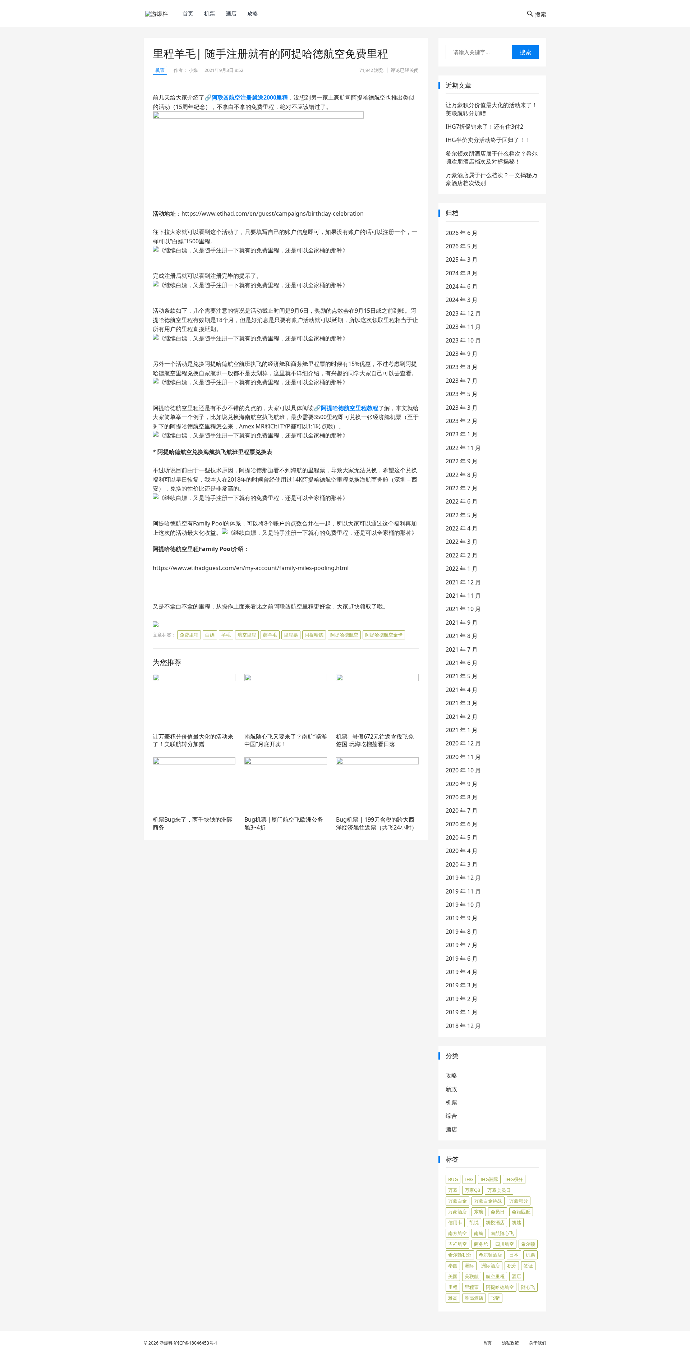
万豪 (452, 1190)
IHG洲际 (489, 1179)
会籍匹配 (521, 1211)
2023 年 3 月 (462, 408)
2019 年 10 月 (463, 905)
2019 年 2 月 (462, 999)
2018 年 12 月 (463, 1026)
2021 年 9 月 (462, 622)
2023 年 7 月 (462, 381)
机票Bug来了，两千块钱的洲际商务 (193, 823)
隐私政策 (510, 1343)
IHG (469, 1179)
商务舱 (481, 1244)
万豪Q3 (472, 1190)
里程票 (291, 634)
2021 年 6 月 (462, 663)
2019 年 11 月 (463, 891)
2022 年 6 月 (462, 501)
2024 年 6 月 (462, 286)
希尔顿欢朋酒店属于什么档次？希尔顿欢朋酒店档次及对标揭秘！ (492, 157)
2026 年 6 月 (462, 233)
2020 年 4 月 (462, 851)
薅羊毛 (270, 634)
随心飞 (528, 1287)
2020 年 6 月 (462, 824)
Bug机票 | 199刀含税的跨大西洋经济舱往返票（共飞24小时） (376, 823)
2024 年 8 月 (462, 273)
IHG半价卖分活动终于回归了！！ (488, 140)
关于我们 (537, 1343)
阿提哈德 (314, 634)
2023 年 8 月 (462, 367)
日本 (514, 1254)
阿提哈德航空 (344, 634)
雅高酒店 (474, 1298)
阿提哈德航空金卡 (383, 634)
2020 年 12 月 (463, 743)
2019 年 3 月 (462, 985)
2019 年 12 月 (463, 878)
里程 (452, 1287)
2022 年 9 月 (462, 461)
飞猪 (495, 1298)
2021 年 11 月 (463, 596)
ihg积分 (514, 1179)
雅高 (452, 1298)
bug (453, 1179)
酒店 (231, 13)
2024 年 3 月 (462, 300)
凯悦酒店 (495, 1222)
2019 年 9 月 (462, 918)
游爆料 (166, 1343)
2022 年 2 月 (462, 555)
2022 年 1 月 (462, 569)
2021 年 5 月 (462, 676)
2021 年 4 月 (462, 690)
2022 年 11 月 (463, 448)
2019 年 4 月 (462, 972)
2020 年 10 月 (463, 770)
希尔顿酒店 (490, 1254)
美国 (452, 1276)
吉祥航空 (457, 1244)
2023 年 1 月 (462, 434)
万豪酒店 (457, 1211)
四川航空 (504, 1244)
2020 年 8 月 (462, 797)
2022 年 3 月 (462, 542)
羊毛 (226, 634)
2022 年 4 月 (462, 528)
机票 (209, 13)
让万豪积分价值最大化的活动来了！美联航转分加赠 (193, 740)
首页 (188, 13)
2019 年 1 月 (462, 1012)
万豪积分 (518, 1201)
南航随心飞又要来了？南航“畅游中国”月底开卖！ (285, 740)
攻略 (252, 13)
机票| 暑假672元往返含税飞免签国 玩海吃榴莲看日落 (375, 740)
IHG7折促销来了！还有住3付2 (484, 126)
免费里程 (189, 634)
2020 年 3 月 (462, 864)
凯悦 (474, 1222)
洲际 (469, 1265)
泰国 (452, 1265)
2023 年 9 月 (462, 354)
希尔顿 (528, 1244)
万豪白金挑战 (488, 1201)
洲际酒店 (490, 1265)
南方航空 (457, 1233)
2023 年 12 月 (463, 313)
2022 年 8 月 (462, 475)
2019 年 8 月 (462, 932)
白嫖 (210, 634)
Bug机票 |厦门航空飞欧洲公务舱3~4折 (283, 823)
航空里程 (247, 634)
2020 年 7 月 (462, 810)
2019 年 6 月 (462, 959)
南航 (478, 1233)
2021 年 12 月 (463, 582)
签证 (528, 1265)
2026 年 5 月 (462, 246)
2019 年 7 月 (462, 945)
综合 (451, 1116)
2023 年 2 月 (462, 421)
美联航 (472, 1276)
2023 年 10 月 (463, 340)
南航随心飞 (502, 1233)
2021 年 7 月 (462, 649)
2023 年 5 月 (462, 394)
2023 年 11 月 (463, 327)
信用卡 (455, 1222)
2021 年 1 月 (462, 730)
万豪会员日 (499, 1190)
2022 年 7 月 (462, 488)
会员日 (498, 1211)
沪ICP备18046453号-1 (195, 1343)
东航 (478, 1211)
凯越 (516, 1222)
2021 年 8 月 (462, 636)
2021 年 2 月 (462, 717)
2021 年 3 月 (462, 703)
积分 (511, 1265)
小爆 (193, 70)
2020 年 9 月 (462, 784)
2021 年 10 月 (463, 609)
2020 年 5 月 (462, 837)
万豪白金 (457, 1201)
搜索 (525, 52)
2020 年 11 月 (463, 757)
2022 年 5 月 (462, 515)
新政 (451, 1089)
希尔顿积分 (460, 1254)
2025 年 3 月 (462, 259)
